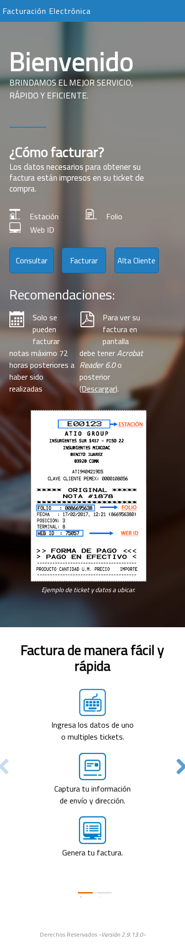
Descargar (98, 389)
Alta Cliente (136, 260)
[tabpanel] (92, 755)
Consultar (31, 260)
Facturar (84, 260)
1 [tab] (85, 893)
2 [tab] (104, 893)
